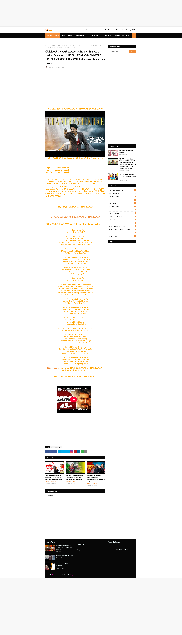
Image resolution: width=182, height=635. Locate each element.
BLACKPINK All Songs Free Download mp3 (126, 151)
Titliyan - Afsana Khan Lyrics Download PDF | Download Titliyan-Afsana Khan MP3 (74, 477)
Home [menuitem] (63, 35)
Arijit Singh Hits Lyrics (122, 219)
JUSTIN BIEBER (122, 233)
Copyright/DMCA (131, 30)
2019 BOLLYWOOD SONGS (122, 190)
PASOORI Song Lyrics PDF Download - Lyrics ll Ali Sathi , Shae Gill (64, 547)
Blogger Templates (75, 575)
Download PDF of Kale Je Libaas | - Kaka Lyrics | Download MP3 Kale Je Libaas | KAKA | (96, 478)
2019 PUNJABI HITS (122, 196)
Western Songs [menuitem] (51, 40)
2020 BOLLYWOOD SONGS (122, 200)
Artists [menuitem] (70, 35)
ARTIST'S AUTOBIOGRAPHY (122, 216)
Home (88, 30)
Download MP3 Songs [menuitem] (122, 35)
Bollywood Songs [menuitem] (94, 35)
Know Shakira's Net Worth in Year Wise (64, 565)
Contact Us (102, 30)
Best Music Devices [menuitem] (53, 35)
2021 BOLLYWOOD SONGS (122, 210)
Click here (52, 367)
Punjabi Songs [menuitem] (80, 35)
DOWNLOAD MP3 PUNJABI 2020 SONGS (122, 229)
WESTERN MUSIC (122, 236)
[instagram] (133, 575)
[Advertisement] (57, 13)
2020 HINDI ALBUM (122, 203)
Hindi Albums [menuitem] (107, 35)
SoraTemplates (56, 575)
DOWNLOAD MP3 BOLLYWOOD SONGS (122, 223)
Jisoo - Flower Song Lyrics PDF (64, 555)
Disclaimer (111, 30)
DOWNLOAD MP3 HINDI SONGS (122, 226)
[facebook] (126, 575)
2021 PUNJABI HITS (122, 213)
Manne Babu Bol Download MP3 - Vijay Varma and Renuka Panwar (127, 176)
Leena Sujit (50, 67)
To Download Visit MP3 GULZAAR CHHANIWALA (75, 216)
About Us (95, 30)
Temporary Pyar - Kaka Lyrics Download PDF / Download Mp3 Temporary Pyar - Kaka (54, 477)
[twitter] (129, 575)
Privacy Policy (120, 30)
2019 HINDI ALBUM (122, 193)
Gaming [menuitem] (61, 40)
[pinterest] (135, 575)
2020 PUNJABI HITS (55, 45)
